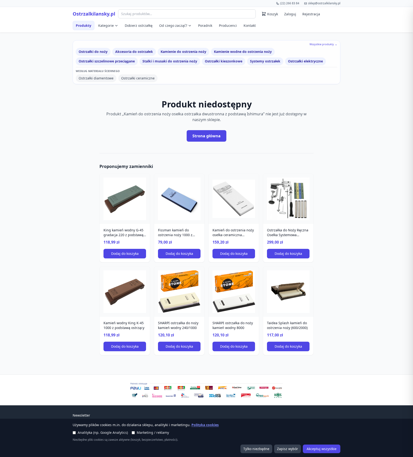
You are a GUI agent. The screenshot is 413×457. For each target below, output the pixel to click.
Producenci (228, 25)
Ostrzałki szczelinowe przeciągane (107, 61)
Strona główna (206, 136)
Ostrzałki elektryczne (305, 61)
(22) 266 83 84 (289, 3)
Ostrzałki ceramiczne (138, 78)
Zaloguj (290, 14)
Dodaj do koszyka (125, 253)
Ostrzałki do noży (93, 51)
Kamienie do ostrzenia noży (183, 51)
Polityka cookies (205, 425)
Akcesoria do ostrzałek (134, 51)
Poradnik (205, 25)
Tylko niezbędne (256, 448)
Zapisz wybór (287, 448)
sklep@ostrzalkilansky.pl (324, 3)
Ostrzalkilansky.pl (94, 14)
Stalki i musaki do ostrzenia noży (169, 61)
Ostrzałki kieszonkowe (223, 61)
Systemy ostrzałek (265, 61)
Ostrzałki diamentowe (96, 78)
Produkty (83, 25)
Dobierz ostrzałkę (138, 25)
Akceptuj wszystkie (322, 448)
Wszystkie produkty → (323, 44)
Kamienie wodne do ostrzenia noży (243, 51)
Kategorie (106, 25)
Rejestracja (311, 14)
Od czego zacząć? (173, 25)
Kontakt (250, 25)
